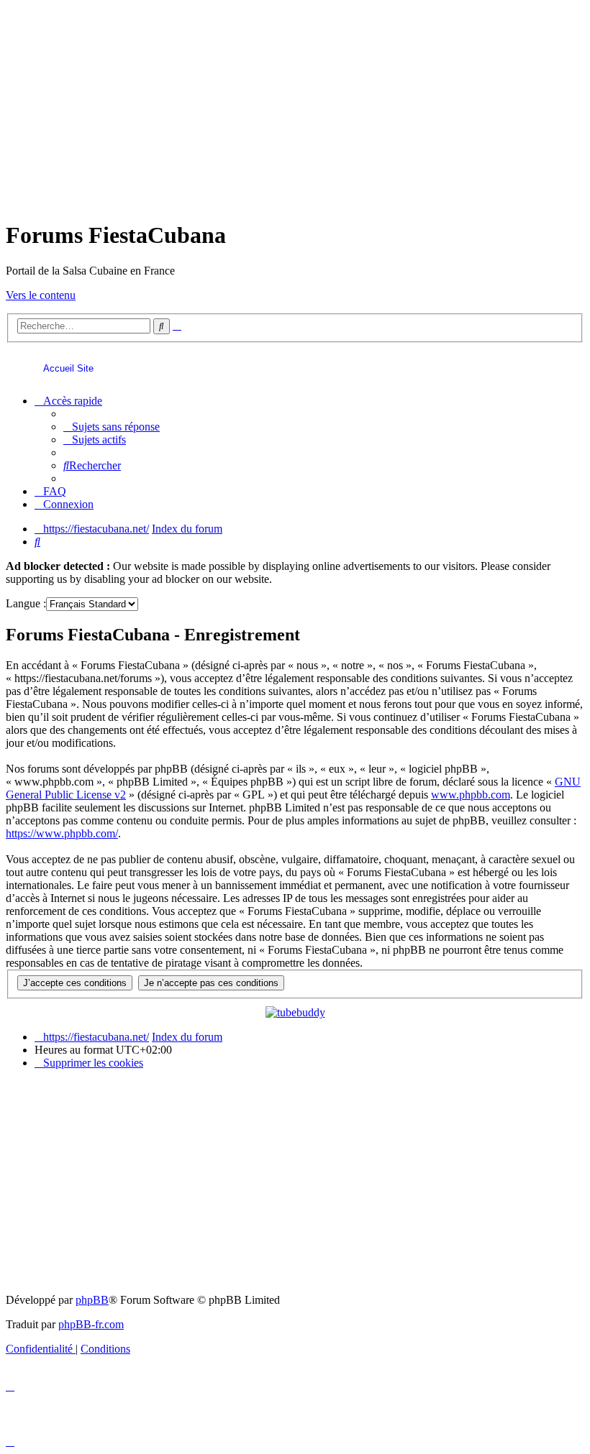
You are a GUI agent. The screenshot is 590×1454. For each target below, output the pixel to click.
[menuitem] (111, 426)
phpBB (92, 1300)
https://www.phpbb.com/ (62, 833)
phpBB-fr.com (91, 1324)
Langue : (26, 603)
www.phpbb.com (470, 794)
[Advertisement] (295, 106)
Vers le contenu (41, 295)
